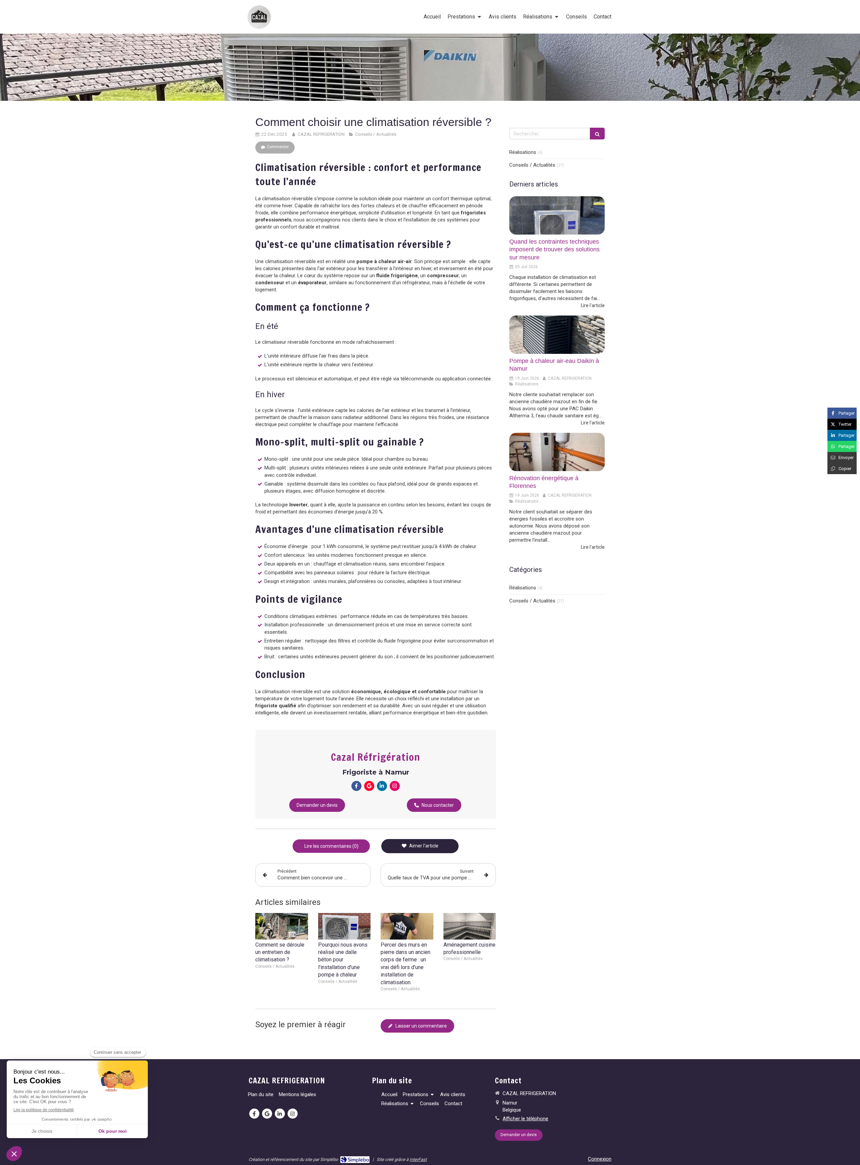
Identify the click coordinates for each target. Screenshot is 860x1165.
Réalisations (522, 152)
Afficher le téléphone (525, 1119)
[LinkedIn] (382, 786)
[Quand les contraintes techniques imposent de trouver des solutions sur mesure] (557, 215)
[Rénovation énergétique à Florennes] (557, 452)
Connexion (599, 1159)
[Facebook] (356, 786)
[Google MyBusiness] (369, 786)
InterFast (418, 1159)
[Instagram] (395, 786)
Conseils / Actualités (532, 165)
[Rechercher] (597, 133)
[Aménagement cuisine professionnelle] (469, 926)
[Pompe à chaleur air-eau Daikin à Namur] (557, 335)
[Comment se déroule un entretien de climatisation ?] (281, 926)
